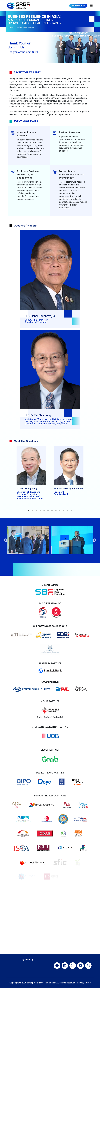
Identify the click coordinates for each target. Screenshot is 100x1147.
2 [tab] (32, 510)
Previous (6, 540)
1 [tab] (28, 510)
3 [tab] (36, 510)
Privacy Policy (84, 965)
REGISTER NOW (78, 6)
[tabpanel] (31, 474)
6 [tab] (48, 510)
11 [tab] (67, 510)
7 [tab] (52, 510)
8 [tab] (56, 510)
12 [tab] (71, 510)
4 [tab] (40, 510)
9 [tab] (59, 510)
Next (94, 540)
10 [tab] (63, 510)
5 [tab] (44, 510)
